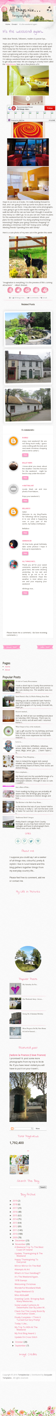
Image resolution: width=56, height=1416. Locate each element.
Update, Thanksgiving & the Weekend (29, 1254)
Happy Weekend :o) (24, 1291)
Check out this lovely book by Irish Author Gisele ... (30, 1312)
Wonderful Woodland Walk (28, 1287)
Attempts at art (22, 1269)
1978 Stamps (21, 1280)
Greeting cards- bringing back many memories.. (29, 1300)
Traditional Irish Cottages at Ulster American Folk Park (28, 419)
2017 (15, 1208)
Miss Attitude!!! (22, 1295)
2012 (15, 1226)
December (20, 1240)
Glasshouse (11, 64)
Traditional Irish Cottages (25, 817)
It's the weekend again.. (27, 1276)
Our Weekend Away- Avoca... (33, 999)
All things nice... (20, 298)
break (14, 24)
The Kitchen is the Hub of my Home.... (29, 802)
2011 (15, 1230)
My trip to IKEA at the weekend (26, 1328)
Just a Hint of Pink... (23, 787)
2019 (15, 1200)
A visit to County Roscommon (26, 681)
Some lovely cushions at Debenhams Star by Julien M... (30, 1306)
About (7, 669)
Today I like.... (21, 1323)
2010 (15, 1233)
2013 (15, 1222)
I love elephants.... (22, 772)
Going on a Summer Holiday (33, 1014)
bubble (25, 438)
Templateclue (23, 1374)
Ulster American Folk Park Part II (27, 382)
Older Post (44, 647)
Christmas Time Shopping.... (26, 757)
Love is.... (19, 742)
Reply (25, 455)
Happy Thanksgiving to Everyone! (26, 1260)
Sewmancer (27, 541)
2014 (15, 1219)
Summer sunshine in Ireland (27, 343)
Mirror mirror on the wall (28, 1265)
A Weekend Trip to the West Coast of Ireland (29, 1248)
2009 (15, 1237)
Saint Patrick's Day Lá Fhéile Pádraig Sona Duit (32, 696)
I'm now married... (22, 711)
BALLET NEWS (27, 463)
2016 (15, 1211)
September (20, 1345)
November (20, 1244)
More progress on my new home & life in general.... (34, 1030)
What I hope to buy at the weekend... (28, 726)
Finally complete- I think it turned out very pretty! (28, 1318)
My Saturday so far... (30, 984)
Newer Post (12, 647)
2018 (15, 1204)
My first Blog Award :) (25, 1333)
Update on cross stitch (26, 1337)
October (19, 1342)
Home (7, 666)
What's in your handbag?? (27, 1273)
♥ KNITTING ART (28, 486)
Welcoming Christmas (25, 1284)
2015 (15, 1215)
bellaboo (26, 508)
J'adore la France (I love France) (28, 1055)
